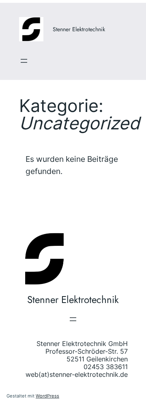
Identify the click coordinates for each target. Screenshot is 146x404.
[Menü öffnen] (24, 61)
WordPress (47, 396)
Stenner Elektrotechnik (79, 29)
